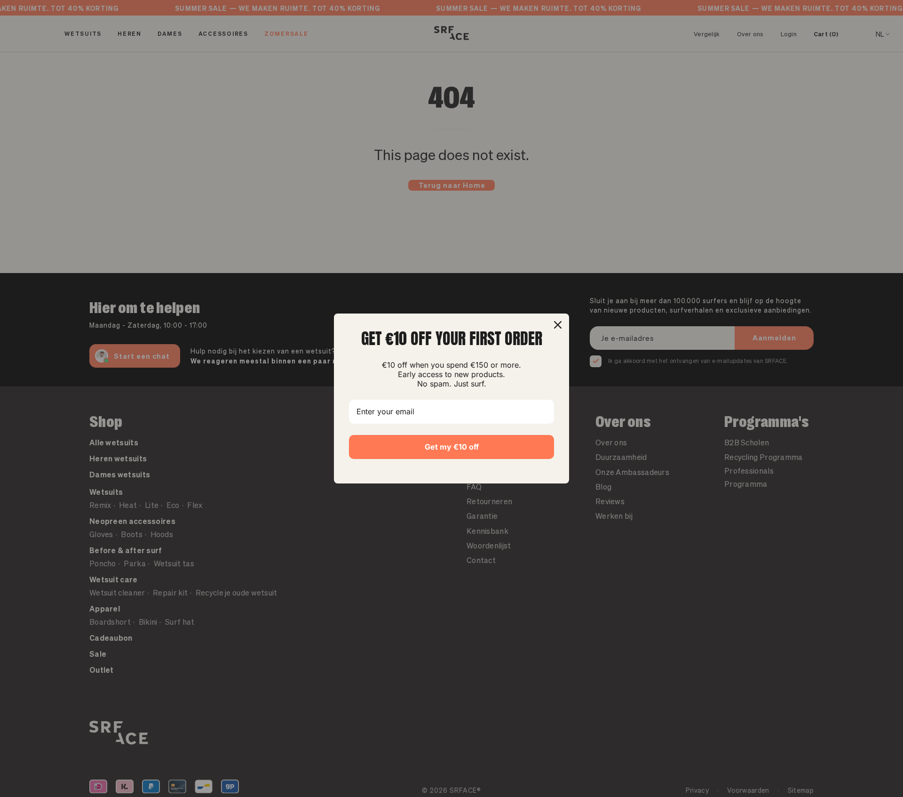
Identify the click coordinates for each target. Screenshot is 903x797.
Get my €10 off (452, 446)
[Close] (558, 325)
